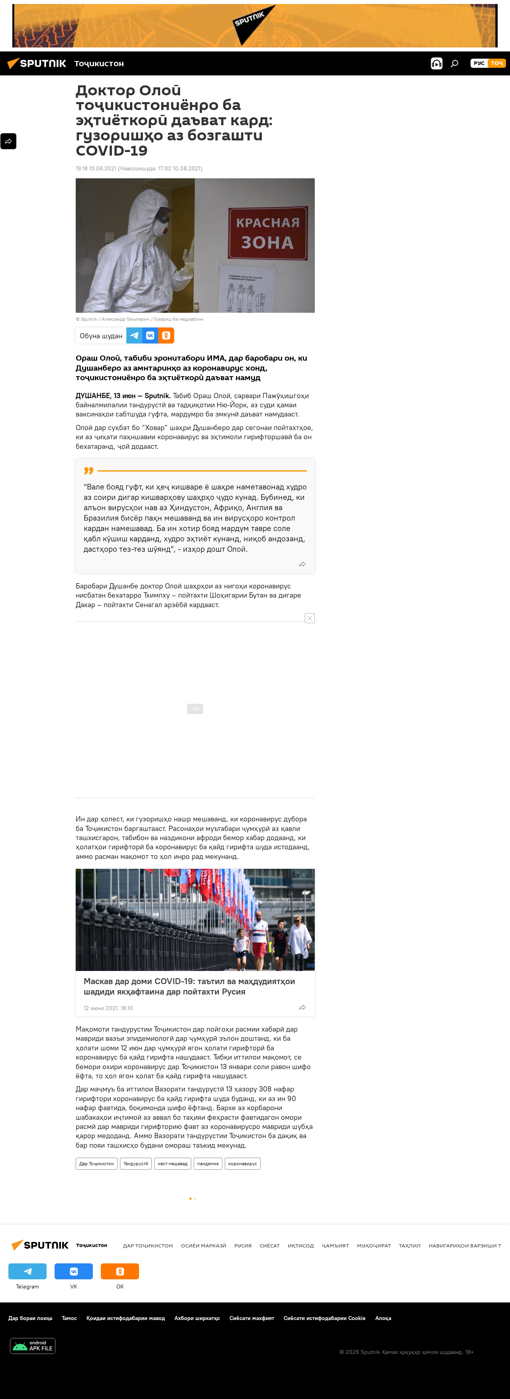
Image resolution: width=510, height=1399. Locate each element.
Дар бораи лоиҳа (30, 1318)
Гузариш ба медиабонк (179, 319)
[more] (302, 564)
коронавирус (242, 1163)
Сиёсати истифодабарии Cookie (325, 1318)
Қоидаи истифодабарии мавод (125, 1318)
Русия (243, 1245)
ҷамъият (335, 1245)
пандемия (208, 1163)
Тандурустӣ (136, 1163)
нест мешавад (173, 1163)
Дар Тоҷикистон (96, 1163)
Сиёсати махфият (252, 1318)
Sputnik (89, 319)
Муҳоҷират (374, 1245)
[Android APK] (33, 1347)
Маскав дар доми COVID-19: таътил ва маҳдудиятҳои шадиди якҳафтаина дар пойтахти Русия (189, 986)
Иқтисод (301, 1245)
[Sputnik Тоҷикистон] (39, 70)
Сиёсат (270, 1245)
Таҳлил (410, 1245)
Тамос (69, 1318)
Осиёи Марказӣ (203, 1245)
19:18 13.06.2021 (96, 168)
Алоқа (383, 1318)
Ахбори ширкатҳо (197, 1318)
